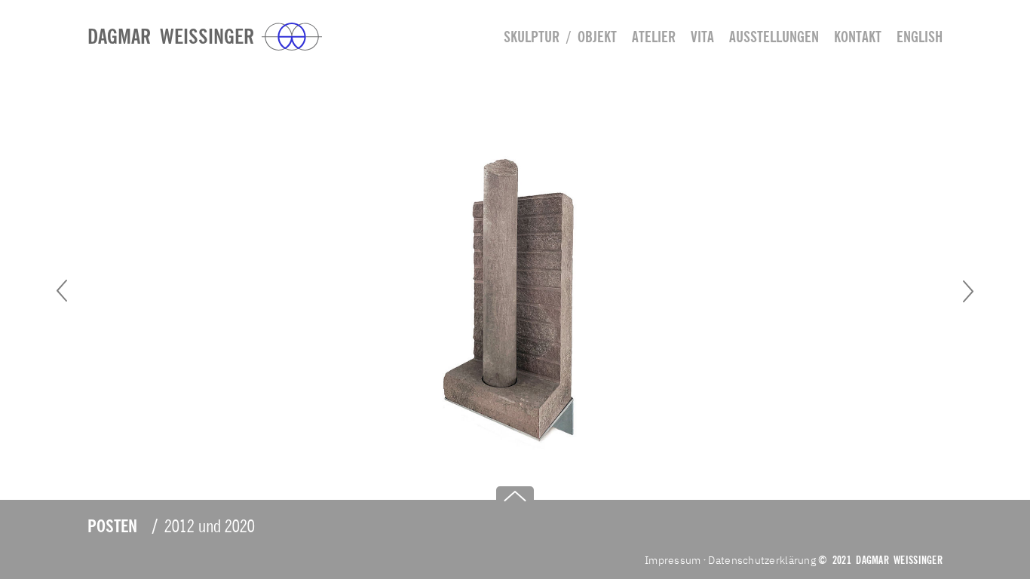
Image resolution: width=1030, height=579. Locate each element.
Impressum (673, 560)
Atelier (654, 36)
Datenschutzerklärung (762, 560)
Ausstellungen (774, 36)
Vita (702, 36)
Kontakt (857, 36)
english (920, 36)
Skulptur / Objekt (560, 36)
